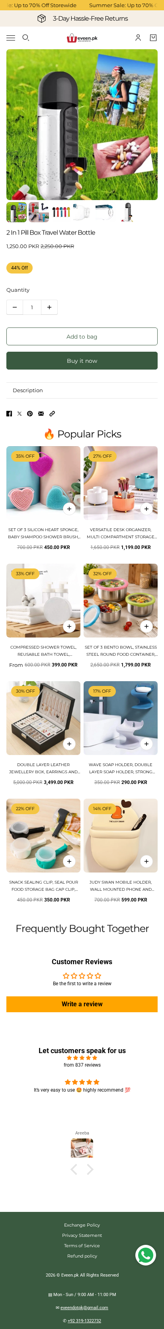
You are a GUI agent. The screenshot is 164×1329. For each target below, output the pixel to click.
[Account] (138, 37)
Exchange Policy (82, 1225)
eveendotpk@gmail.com (84, 1307)
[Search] (25, 37)
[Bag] (153, 37)
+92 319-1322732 (84, 1320)
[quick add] (69, 509)
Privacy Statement (82, 1235)
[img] (82, 1057)
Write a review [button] (82, 1004)
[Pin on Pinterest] (29, 413)
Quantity (17, 290)
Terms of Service (82, 1245)
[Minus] (14, 307)
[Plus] (49, 307)
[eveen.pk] (82, 38)
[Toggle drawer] (10, 37)
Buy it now (82, 360)
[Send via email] (41, 413)
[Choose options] (146, 509)
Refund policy (82, 1256)
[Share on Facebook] (9, 413)
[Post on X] (19, 413)
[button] (52, 413)
